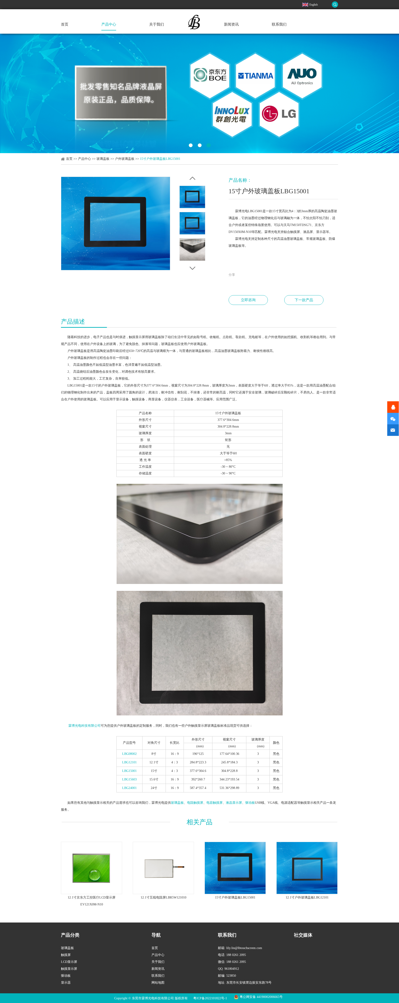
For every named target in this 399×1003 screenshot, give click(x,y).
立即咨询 (248, 300)
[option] (199, 93)
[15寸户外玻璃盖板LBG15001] (235, 868)
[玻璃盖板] (199, 93)
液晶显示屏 (234, 802)
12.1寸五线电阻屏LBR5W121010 (163, 897)
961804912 (231, 968)
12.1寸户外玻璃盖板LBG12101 (307, 897)
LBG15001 (129, 771)
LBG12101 (129, 762)
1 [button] (190, 145)
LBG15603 (129, 779)
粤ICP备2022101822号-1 (210, 998)
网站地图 (157, 982)
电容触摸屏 (214, 802)
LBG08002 (129, 754)
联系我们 (279, 24)
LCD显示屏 (69, 962)
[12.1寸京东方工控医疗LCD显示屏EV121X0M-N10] (91, 868)
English (313, 4)
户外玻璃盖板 (124, 159)
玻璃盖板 (103, 159)
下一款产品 (304, 300)
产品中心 (108, 24)
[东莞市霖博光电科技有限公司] (195, 30)
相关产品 (199, 822)
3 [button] (208, 145)
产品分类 (70, 935)
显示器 (66, 982)
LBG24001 (129, 788)
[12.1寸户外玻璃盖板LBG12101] (307, 868)
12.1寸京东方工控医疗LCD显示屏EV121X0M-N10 (91, 901)
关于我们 (156, 24)
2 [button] (199, 145)
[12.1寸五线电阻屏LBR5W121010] (163, 868)
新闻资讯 (231, 24)
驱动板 (250, 802)
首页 (64, 24)
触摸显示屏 (69, 968)
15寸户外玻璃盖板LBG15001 (235, 897)
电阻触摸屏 (195, 802)
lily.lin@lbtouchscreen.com (244, 948)
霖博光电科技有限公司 (84, 725)
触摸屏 (66, 955)
